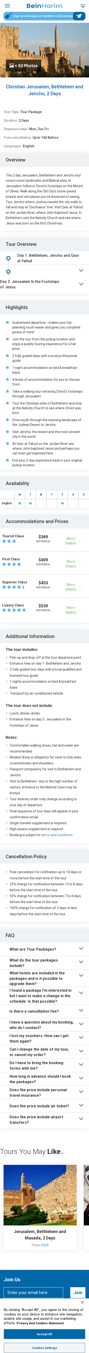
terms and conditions (57, 835)
